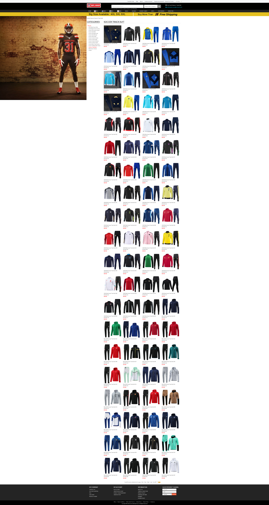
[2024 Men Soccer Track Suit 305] (112, 170)
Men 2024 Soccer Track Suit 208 (110, 361)
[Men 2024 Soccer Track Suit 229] (170, 465)
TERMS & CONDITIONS (143, 491)
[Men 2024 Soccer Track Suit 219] (112, 374)
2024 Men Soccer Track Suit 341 (110, 202)
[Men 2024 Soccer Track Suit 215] (151, 374)
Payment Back (141, 498)
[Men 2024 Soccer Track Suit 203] (151, 397)
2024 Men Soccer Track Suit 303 (129, 111)
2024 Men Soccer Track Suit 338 (168, 88)
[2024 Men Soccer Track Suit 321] (132, 125)
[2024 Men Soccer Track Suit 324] (112, 34)
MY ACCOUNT (117, 489)
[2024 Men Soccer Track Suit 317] (170, 147)
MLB (105, 11)
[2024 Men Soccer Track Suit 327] (151, 170)
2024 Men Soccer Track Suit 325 (149, 88)
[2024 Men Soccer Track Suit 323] (112, 102)
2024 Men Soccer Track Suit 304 (168, 270)
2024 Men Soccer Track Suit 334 (129, 88)
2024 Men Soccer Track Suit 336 (149, 202)
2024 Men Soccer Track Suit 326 (168, 66)
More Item (170, 11)
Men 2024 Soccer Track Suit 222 (168, 338)
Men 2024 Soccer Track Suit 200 (149, 338)
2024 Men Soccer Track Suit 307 (110, 88)
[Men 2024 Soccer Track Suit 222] (170, 329)
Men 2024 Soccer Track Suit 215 (149, 384)
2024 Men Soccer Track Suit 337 (129, 43)
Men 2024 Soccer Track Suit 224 (129, 338)
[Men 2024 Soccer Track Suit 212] (112, 420)
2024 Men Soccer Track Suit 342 (110, 270)
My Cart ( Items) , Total (174, 5)
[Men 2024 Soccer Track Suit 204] (132, 443)
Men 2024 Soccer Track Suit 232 (110, 475)
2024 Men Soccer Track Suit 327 (149, 179)
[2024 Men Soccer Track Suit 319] (132, 215)
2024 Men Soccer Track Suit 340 (168, 43)
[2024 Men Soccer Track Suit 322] (112, 125)
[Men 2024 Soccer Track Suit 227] (132, 352)
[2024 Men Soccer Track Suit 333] (170, 170)
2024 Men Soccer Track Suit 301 (129, 270)
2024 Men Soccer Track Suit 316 (168, 202)
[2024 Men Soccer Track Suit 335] (132, 56)
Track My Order (130, 1)
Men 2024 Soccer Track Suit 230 (110, 452)
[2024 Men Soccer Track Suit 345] (112, 306)
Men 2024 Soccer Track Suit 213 (110, 407)
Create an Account (148, 1)
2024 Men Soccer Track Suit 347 (168, 111)
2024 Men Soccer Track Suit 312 (129, 202)
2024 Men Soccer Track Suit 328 (149, 270)
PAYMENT (140, 496)
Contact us (152, 501)
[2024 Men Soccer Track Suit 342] (112, 261)
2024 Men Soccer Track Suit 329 (110, 157)
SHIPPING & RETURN (142, 494)
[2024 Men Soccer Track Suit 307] (112, 79)
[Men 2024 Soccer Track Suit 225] (170, 306)
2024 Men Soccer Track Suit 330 (129, 293)
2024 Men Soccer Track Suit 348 (129, 179)
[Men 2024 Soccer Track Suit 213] (112, 397)
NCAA (126, 11)
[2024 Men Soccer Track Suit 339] (151, 238)
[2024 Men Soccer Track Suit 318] (170, 215)
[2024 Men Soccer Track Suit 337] (132, 34)
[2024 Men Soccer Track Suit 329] (112, 147)
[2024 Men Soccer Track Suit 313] (112, 215)
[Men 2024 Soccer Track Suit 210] (170, 443)
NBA (120, 11)
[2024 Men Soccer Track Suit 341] (112, 193)
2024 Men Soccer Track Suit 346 (110, 66)
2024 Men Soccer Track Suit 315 (168, 248)
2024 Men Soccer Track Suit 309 (149, 111)
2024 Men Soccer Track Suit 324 (110, 43)
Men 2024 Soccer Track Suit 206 (168, 429)
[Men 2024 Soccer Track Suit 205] (132, 420)
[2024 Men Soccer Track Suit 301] (132, 261)
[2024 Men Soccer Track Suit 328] (151, 261)
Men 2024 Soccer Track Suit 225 (168, 316)
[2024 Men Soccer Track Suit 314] (132, 238)
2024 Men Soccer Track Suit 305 (110, 179)
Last (151, 482)
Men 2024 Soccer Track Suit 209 (168, 407)
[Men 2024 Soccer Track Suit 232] (112, 465)
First (142, 482)
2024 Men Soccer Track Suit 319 (129, 225)
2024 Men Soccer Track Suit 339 (149, 248)
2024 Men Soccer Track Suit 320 (129, 157)
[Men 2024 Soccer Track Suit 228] (151, 352)
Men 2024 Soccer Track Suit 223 (129, 475)
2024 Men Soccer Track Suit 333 (168, 179)
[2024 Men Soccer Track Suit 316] (170, 193)
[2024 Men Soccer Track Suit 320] (132, 147)
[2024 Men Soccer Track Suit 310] (151, 147)
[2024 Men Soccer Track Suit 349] (170, 125)
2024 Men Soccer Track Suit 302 (149, 134)
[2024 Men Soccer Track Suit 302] (151, 125)
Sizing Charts (139, 501)
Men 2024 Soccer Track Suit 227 (129, 361)
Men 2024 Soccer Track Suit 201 (129, 407)
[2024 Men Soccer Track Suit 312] (132, 193)
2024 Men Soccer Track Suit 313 (110, 225)
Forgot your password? (159, 1)
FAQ (90, 493)
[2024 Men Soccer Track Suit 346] (112, 56)
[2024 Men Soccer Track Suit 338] (170, 79)
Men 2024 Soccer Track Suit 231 (149, 452)
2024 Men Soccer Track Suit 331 (129, 316)
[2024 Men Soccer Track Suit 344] (170, 284)
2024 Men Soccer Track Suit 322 (110, 134)
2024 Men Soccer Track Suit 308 (149, 225)
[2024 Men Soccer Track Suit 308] (151, 215)
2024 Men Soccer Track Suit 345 (110, 316)
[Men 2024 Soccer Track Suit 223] (132, 465)
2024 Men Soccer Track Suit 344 (168, 293)
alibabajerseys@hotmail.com (174, 7)
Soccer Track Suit (98, 18)
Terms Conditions (121, 501)
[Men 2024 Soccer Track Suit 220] (151, 465)
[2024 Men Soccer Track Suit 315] (170, 238)
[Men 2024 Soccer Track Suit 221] (112, 329)
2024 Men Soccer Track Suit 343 (149, 293)
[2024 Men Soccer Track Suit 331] (132, 306)
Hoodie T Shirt (143, 11)
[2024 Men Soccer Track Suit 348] (132, 170)
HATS (152, 11)
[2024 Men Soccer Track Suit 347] (170, 102)
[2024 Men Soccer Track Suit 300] (151, 56)
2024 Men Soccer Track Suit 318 (168, 225)
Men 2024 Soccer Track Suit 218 (168, 361)
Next (148, 482)
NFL (97, 11)
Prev (145, 482)
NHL (112, 11)
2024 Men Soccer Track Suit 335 (129, 66)
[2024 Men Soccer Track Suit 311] (151, 34)
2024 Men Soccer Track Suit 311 (149, 43)
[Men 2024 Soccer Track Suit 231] (151, 443)
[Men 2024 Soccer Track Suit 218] (170, 352)
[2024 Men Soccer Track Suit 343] (151, 284)
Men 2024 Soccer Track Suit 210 (168, 452)
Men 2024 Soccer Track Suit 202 (149, 429)
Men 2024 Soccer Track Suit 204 (129, 452)
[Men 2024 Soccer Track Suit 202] (151, 420)
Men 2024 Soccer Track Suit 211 (129, 384)
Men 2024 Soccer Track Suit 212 (110, 429)
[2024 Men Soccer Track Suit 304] (170, 261)
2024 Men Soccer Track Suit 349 (168, 134)
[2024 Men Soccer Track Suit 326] (170, 56)
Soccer (134, 11)
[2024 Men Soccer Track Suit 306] (112, 284)
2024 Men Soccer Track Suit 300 (149, 66)
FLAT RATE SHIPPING (93, 491)
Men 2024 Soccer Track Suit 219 (110, 384)
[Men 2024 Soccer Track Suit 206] (170, 420)
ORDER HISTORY (117, 494)
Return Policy (146, 501)
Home (89, 11)
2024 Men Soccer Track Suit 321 (129, 134)
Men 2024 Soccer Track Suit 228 (149, 361)
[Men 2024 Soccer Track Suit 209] (170, 397)
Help (137, 1)
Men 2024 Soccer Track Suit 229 (168, 475)
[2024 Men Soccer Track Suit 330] (132, 284)
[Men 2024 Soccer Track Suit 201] (132, 397)
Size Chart (91, 494)
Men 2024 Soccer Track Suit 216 (168, 384)
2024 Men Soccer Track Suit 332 (149, 316)
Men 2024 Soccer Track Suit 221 (110, 338)
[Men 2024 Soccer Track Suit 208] (112, 352)
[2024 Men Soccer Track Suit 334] (132, 79)
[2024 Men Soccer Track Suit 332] (151, 306)
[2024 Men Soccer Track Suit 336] (151, 193)
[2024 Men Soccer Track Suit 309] (151, 102)
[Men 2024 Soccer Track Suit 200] (151, 329)
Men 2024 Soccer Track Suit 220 (149, 475)
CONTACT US (92, 489)
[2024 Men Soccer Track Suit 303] (132, 102)
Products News (93, 496)
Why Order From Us (130, 501)
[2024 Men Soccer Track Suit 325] (151, 79)
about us (140, 489)
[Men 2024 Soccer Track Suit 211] (132, 374)
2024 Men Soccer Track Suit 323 (110, 111)
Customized (161, 11)
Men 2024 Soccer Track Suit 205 (129, 429)
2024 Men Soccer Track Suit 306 (110, 293)
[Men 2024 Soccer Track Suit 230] (112, 443)
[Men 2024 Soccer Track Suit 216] (170, 374)
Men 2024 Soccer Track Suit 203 (149, 407)
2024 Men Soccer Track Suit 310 (149, 157)
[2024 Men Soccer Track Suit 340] (170, 34)
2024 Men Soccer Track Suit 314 (129, 248)
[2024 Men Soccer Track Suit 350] (112, 238)
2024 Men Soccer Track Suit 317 (168, 157)
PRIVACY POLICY (141, 493)
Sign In (141, 1)
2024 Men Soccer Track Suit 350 (110, 248)
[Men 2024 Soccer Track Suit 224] (132, 329)
